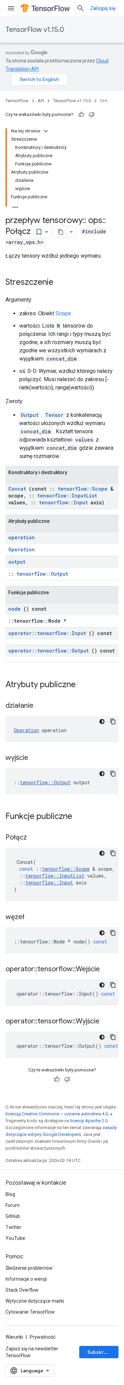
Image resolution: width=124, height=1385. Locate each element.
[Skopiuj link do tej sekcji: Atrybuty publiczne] (85, 685)
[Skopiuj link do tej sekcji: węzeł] (33, 917)
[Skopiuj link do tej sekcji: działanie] (42, 706)
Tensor (54, 415)
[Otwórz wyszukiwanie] (80, 8)
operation (21, 537)
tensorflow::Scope (82, 488)
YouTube (15, 1238)
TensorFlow (17, 100)
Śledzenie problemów (29, 1268)
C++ (103, 100)
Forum (13, 1205)
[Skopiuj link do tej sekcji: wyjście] (37, 758)
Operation (21, 549)
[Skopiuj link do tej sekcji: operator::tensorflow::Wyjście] (108, 1022)
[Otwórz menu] (11, 8)
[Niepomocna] (91, 114)
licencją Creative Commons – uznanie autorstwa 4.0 (57, 1113)
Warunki (14, 1337)
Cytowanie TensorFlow (30, 1312)
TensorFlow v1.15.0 (35, 29)
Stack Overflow (22, 1290)
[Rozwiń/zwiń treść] (46, 131)
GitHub (13, 1216)
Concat (17, 488)
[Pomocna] (81, 114)
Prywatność (42, 1337)
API (41, 100)
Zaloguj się (103, 8)
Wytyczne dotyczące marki (35, 1301)
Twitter (13, 1227)
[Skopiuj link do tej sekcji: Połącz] (35, 838)
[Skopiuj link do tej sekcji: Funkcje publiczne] (81, 817)
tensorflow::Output (42, 574)
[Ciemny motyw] (101, 721)
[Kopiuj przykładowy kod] (112, 721)
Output (30, 415)
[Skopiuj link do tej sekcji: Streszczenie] (60, 283)
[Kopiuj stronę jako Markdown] (60, 232)
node (14, 609)
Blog (10, 1194)
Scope (63, 313)
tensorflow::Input (63, 502)
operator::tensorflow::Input (47, 633)
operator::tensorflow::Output (48, 650)
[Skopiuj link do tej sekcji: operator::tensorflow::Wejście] (108, 969)
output (16, 562)
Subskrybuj (100, 1352)
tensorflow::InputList (67, 495)
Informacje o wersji (26, 1279)
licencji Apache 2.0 (88, 1120)
